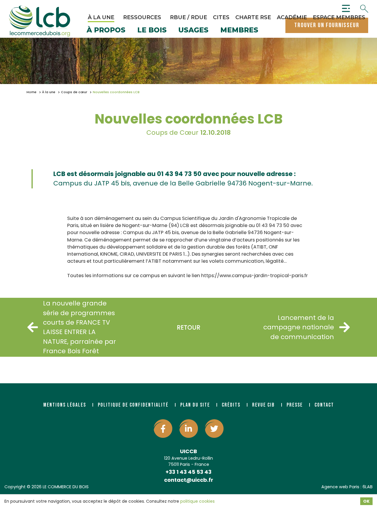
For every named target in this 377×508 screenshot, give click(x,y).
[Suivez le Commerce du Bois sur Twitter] (214, 428)
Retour (188, 327)
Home (32, 92)
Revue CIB (263, 405)
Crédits (231, 405)
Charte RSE (253, 17)
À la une (101, 17)
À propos (106, 30)
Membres (239, 30)
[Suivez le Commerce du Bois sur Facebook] (163, 428)
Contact (324, 405)
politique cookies (197, 501)
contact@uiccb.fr (188, 480)
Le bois (152, 30)
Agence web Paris (340, 487)
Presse (295, 405)
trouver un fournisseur (326, 25)
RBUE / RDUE (188, 17)
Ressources (142, 17)
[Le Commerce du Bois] (39, 21)
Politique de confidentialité (133, 405)
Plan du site (195, 405)
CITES (221, 17)
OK (366, 501)
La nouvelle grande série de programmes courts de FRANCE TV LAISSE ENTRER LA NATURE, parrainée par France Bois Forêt (79, 327)
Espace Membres (339, 17)
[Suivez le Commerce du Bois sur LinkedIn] (188, 428)
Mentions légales (64, 405)
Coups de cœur (74, 92)
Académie (292, 17)
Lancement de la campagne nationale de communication (298, 327)
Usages (193, 30)
